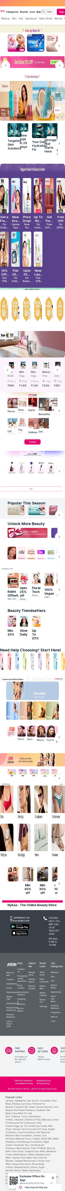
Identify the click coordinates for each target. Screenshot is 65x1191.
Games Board (32, 980)
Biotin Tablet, (21, 1170)
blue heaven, (23, 1148)
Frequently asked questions (22, 978)
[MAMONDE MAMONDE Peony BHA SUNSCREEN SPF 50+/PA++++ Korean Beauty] (36, 578)
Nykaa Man (42, 987)
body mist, (46, 1138)
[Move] (10, 711)
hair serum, (33, 1100)
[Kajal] (32, 661)
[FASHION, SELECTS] (13, 874)
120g (59, 381)
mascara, (46, 1119)
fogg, (16, 1126)
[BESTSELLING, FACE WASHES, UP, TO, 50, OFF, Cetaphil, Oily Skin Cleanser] (15, 309)
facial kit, (19, 1107)
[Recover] (54, 711)
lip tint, (24, 1126)
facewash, (18, 1145)
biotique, (16, 1103)
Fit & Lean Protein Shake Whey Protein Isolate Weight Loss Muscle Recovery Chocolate (46, 375)
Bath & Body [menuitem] (45, 18)
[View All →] (32, 490)
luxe (32, 11)
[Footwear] (58, 841)
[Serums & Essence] (40, 661)
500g (24, 381)
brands (24, 11)
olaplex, (36, 1138)
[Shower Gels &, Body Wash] (55, 661)
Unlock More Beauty (26, 523)
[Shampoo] (17, 661)
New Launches (44, 980)
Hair (53, 981)
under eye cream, (38, 1126)
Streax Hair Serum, (22, 1164)
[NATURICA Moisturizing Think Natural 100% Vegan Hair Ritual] (49, 579)
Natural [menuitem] (58, 18)
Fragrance (55, 1012)
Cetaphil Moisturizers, (25, 1160)
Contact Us (21, 970)
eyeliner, (41, 1110)
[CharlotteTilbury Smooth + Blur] (4, 249)
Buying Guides (32, 987)
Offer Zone (42, 973)
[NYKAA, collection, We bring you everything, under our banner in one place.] (32, 759)
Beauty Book (32, 973)
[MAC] (44, 423)
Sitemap (43, 1006)
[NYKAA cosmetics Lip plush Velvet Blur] (38, 195)
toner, (24, 1116)
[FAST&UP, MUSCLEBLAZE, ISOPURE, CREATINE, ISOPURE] (32, 344)
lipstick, (10, 1100)
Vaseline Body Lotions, (26, 1167)
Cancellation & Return (23, 993)
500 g (35, 381)
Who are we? (10, 973)
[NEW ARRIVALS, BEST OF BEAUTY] (60, 309)
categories (12, 11)
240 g (12, 381)
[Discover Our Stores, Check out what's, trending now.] (12, 553)
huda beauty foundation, (30, 1141)
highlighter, (20, 1100)
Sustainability (12, 1003)
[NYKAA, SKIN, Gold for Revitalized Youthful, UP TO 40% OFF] (12, 773)
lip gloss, (27, 1103)
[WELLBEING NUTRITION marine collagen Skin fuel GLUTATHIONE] (24, 621)
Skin (53, 976)
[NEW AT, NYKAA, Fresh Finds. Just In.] (41, 553)
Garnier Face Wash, (22, 1157)
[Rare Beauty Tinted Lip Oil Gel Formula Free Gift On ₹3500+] (49, 195)
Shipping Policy (43, 1080)
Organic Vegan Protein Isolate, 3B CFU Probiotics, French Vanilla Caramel (34, 375)
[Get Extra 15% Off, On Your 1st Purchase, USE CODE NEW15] (32, 62)
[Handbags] (24, 841)
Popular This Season (26, 503)
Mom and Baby (53, 999)
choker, (37, 1135)
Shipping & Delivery (21, 1001)
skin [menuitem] (14, 18)
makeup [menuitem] (5, 18)
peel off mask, (38, 1148)
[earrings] (24, 802)
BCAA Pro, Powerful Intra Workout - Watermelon (11, 375)
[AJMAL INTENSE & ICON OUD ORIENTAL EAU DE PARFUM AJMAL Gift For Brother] (13, 580)
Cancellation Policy (24, 1083)
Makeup (54, 972)
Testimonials (12, 992)
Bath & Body (53, 986)
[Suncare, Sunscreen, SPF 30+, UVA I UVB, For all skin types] (63, 661)
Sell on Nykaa (20, 1009)
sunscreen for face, (36, 1129)
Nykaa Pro (42, 1000)
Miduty (46, 372)
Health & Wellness (55, 1006)
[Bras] (6, 802)
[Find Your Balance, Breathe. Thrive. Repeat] (39, 691)
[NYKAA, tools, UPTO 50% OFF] (23, 773)
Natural (54, 1017)
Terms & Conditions (23, 1080)
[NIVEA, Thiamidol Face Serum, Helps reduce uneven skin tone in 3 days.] (31, 468)
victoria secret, (44, 1107)
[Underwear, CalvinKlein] (58, 802)
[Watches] (6, 841)
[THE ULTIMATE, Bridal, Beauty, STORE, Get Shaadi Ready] (31, 553)
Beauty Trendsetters (27, 610)
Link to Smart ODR (9, 1024)
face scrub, (18, 1151)
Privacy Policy (43, 1083)
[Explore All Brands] (32, 444)
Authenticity (11, 984)
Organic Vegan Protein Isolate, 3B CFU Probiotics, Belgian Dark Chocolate (23, 375)
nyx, (27, 1145)
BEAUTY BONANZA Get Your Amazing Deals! (26, 3)
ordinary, (16, 1116)
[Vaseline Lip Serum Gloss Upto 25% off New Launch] (24, 578)
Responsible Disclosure (12, 1008)
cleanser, (19, 1119)
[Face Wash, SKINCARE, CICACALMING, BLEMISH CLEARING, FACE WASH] (25, 661)
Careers (10, 979)
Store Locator (21, 986)
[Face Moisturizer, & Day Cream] (48, 661)
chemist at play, (33, 1119)
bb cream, (30, 1107)
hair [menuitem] (21, 18)
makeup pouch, (23, 1138)
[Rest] (39, 711)
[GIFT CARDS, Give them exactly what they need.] (27, 533)
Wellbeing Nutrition (23, 372)
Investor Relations (10, 1015)
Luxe (53, 1021)
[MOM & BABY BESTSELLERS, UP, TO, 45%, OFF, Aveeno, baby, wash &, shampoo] (27, 309)
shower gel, (19, 1129)
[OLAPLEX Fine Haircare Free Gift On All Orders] (60, 195)
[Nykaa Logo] (2, 11)
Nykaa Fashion (43, 994)
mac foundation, (24, 1135)
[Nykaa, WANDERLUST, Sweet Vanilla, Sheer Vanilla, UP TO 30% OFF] (45, 773)
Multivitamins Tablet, (24, 1154)
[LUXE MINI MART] (13, 403)
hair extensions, (28, 1122)
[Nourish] (25, 711)
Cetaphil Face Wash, (35, 1151)
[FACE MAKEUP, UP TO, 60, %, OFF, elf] (4, 309)
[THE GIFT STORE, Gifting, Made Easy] (21, 553)
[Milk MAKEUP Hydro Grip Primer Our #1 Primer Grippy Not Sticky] (4, 195)
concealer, (45, 1100)
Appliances (56, 992)
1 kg (48, 381)
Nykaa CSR (9, 997)
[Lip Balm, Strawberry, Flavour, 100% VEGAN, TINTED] (9, 661)
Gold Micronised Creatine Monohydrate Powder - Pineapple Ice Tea (58, 375)
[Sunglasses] (41, 802)
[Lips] (2, 661)
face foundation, (26, 1132)
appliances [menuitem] (31, 18)
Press (9, 988)
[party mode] (32, 29)
